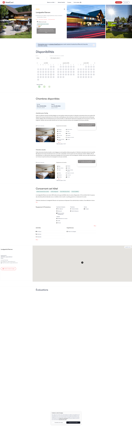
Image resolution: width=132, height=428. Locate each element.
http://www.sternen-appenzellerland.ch (10, 262)
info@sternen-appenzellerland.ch (8, 261)
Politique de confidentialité (63, 418)
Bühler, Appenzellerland (51, 19)
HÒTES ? (37, 55)
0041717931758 (5, 260)
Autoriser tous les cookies (73, 422)
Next (129, 20)
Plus (59, 142)
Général (58, 216)
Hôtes (37, 58)
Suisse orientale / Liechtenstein (43, 19)
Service (85, 207)
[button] (55, 58)
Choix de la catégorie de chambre (57, 55)
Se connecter (126, 2)
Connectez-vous (42, 44)
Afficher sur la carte (41, 21)
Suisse (37, 19)
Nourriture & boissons (60, 207)
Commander (119, 2)
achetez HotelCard (54, 44)
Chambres (72, 207)
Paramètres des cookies (63, 419)
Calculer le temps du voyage (8, 268)
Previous (1, 20)
